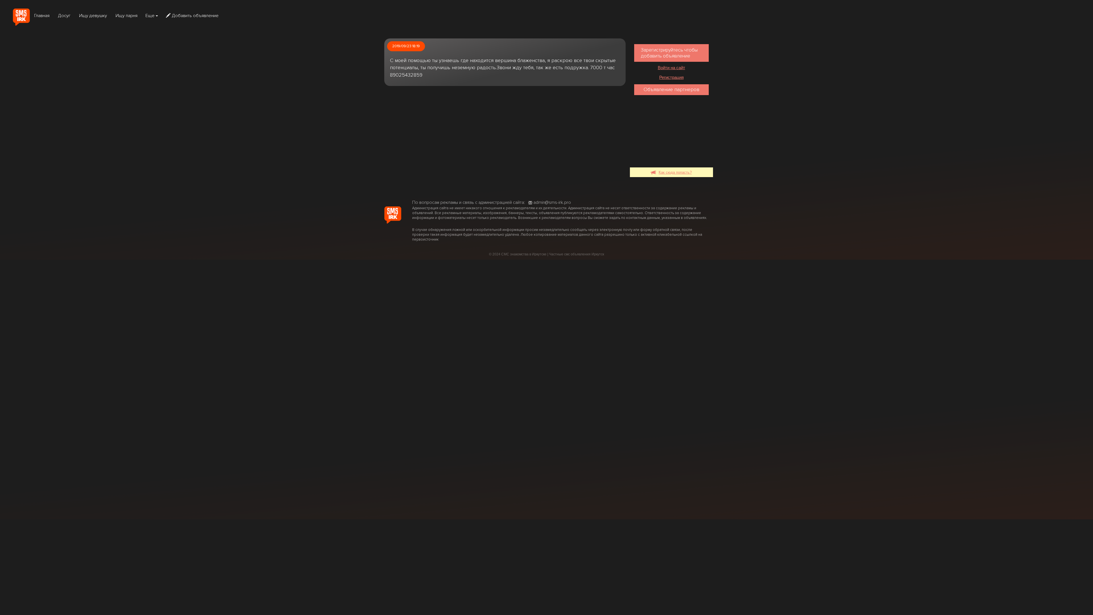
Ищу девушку (93, 16)
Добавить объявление (195, 16)
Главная (42, 16)
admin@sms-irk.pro (552, 202)
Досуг (64, 16)
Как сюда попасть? (675, 172)
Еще (150, 16)
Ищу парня (126, 16)
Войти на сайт (671, 67)
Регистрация (671, 77)
